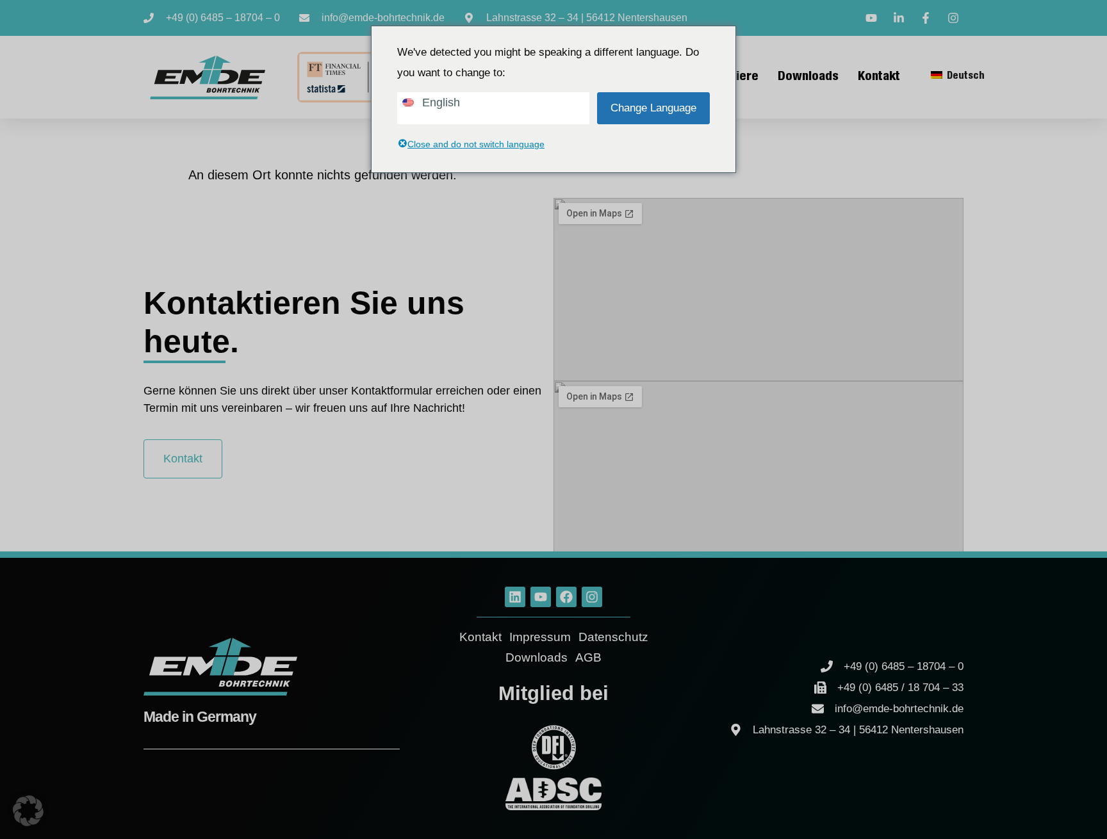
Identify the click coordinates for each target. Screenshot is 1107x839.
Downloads (808, 77)
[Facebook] (566, 597)
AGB (588, 657)
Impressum (540, 637)
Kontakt (879, 77)
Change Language (653, 108)
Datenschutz (613, 637)
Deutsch (964, 77)
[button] (28, 811)
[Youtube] (540, 597)
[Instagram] (592, 597)
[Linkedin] (515, 597)
